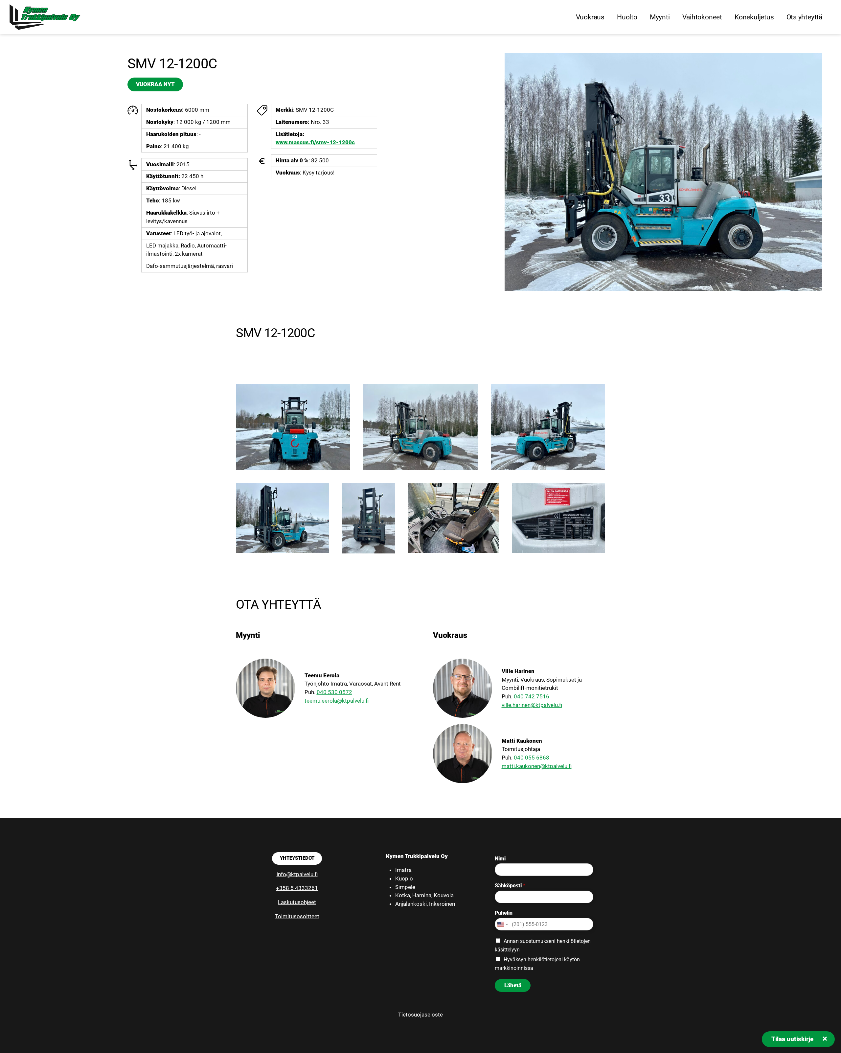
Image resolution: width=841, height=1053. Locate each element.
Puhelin (503, 913)
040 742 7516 (531, 696)
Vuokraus (590, 17)
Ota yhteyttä (804, 17)
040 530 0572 (334, 692)
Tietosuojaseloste (420, 1014)
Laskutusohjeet (297, 902)
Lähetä (512, 985)
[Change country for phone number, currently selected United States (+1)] (502, 924)
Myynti (660, 17)
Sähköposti (510, 885)
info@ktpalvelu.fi (297, 874)
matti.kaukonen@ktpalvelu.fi (537, 766)
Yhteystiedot (297, 858)
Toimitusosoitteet (297, 916)
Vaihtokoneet (702, 17)
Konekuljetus (754, 17)
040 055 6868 (531, 757)
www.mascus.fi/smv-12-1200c (315, 142)
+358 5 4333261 (297, 888)
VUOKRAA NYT (155, 84)
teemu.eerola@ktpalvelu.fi (337, 700)
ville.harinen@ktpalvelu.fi (532, 705)
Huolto (627, 17)
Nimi (500, 858)
